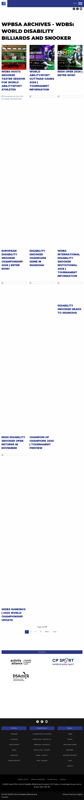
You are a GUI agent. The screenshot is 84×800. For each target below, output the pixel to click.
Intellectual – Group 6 (42, 750)
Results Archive (14, 760)
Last (54, 632)
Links (70, 760)
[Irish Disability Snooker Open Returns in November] (14, 358)
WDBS (70, 734)
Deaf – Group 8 (42, 760)
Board (70, 739)
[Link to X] (77, 9)
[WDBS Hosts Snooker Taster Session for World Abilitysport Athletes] (14, 57)
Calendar (14, 739)
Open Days (14, 755)
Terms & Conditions (38, 779)
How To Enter (14, 744)
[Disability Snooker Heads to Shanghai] (70, 293)
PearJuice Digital (75, 794)
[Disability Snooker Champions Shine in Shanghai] (42, 172)
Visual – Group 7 (42, 755)
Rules (14, 750)
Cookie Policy (52, 779)
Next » (47, 632)
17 (40, 632)
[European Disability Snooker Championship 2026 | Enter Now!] (14, 172)
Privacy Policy (23, 779)
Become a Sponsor (70, 755)
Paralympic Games (70, 744)
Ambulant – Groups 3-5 (42, 744)
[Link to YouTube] (80, 9)
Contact (70, 766)
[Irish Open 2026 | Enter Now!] (70, 57)
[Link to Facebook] (73, 9)
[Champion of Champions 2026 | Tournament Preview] (42, 358)
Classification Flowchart (42, 734)
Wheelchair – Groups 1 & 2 (42, 739)
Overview (14, 734)
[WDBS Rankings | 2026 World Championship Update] (14, 530)
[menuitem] (14, 734)
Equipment (70, 750)
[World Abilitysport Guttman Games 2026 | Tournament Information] (42, 57)
